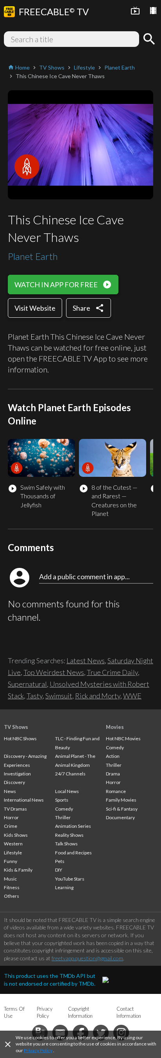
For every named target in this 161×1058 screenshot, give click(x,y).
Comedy (64, 809)
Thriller (63, 817)
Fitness (12, 887)
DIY (58, 870)
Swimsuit (58, 695)
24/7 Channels (70, 774)
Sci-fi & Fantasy (122, 809)
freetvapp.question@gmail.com (87, 958)
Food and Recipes (73, 853)
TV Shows (16, 727)
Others (11, 896)
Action (113, 756)
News (10, 791)
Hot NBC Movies (123, 738)
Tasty (35, 695)
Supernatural (27, 684)
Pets (59, 861)
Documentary (120, 817)
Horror (11, 817)
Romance (116, 791)
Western (13, 844)
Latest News (85, 660)
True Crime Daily (112, 672)
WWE (132, 695)
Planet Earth (33, 256)
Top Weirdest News (53, 672)
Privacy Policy (38, 1050)
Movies (115, 727)
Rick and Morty (97, 695)
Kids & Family (18, 870)
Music (10, 879)
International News (24, 800)
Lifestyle (13, 853)
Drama (113, 774)
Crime (10, 826)
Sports (61, 800)
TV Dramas (15, 809)
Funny (10, 861)
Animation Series (73, 826)
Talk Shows (66, 844)
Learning (64, 887)
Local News (67, 791)
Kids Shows (16, 835)
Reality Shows (69, 835)
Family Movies (121, 800)
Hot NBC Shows (20, 738)
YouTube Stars (69, 879)
